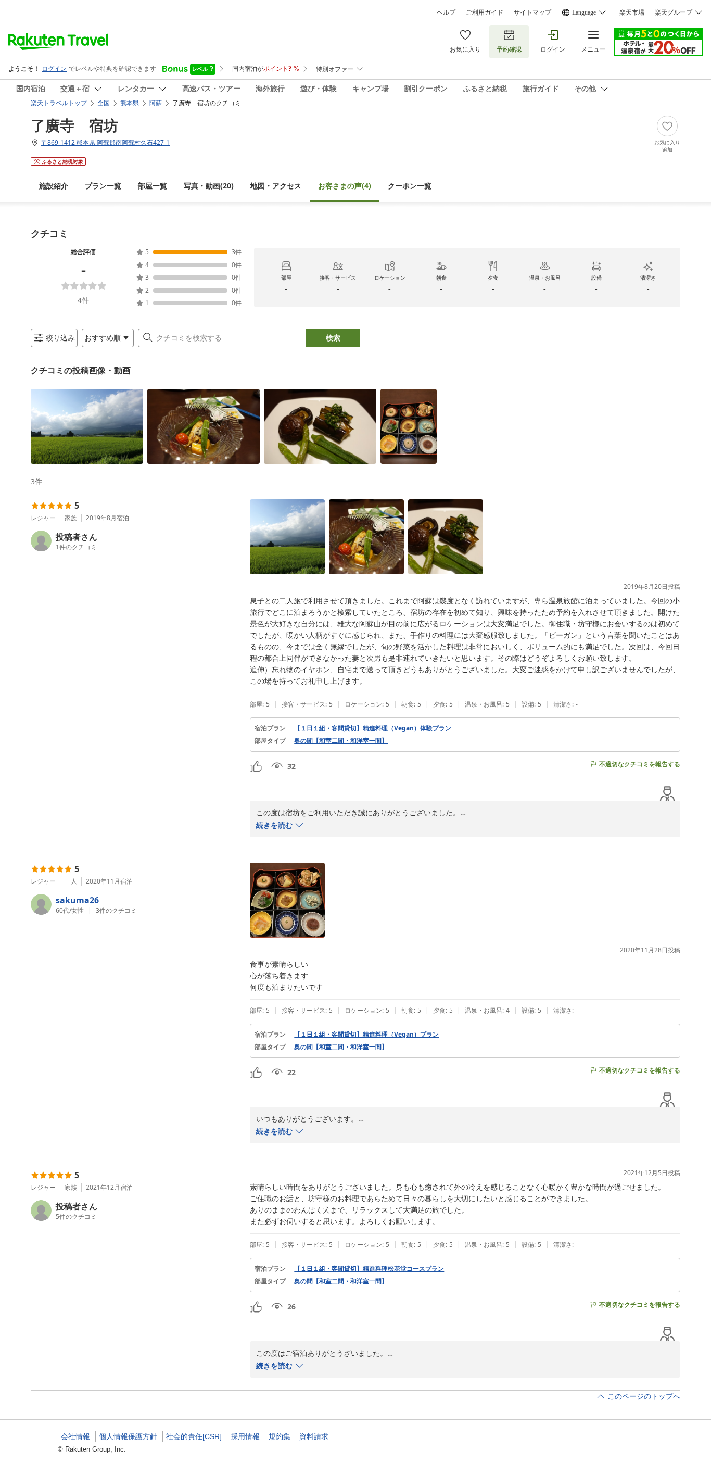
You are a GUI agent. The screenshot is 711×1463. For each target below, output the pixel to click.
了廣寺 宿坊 (74, 125)
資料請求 (313, 1436)
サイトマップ (532, 12)
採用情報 (245, 1436)
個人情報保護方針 (128, 1436)
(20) (209, 186)
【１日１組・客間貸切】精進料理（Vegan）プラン (366, 1034)
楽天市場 (631, 12)
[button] (87, 426)
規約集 (279, 1436)
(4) (344, 186)
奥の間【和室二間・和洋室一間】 (341, 741)
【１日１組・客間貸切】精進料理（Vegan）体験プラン (372, 728)
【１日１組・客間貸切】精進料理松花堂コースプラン (369, 1269)
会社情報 (75, 1436)
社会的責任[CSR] (194, 1436)
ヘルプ (446, 12)
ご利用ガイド (484, 12)
